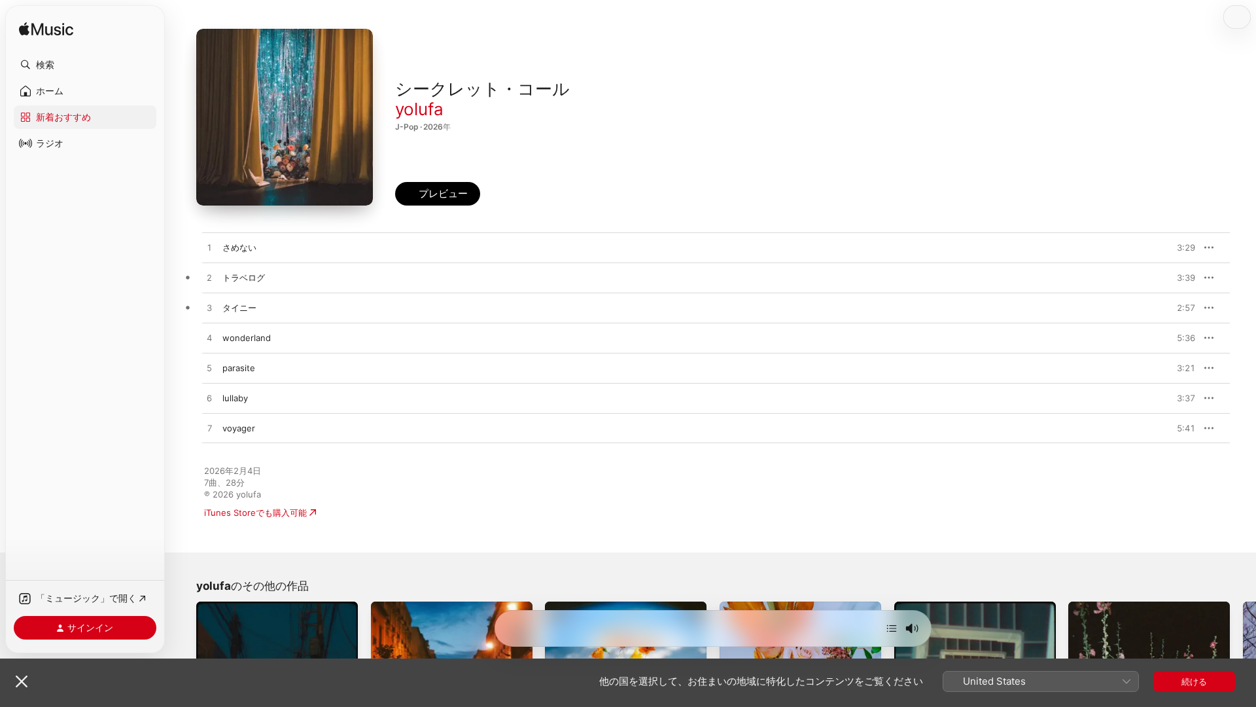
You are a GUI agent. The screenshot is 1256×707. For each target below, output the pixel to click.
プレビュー (1178, 247)
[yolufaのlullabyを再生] (209, 399)
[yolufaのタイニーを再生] (209, 308)
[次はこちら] (891, 628)
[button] (85, 65)
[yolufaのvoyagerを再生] (209, 429)
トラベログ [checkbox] (243, 277)
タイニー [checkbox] (239, 307)
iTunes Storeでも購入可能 (255, 512)
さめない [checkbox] (239, 247)
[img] (46, 29)
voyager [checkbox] (238, 428)
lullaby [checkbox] (235, 398)
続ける (1194, 681)
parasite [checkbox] (238, 368)
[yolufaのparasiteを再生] (209, 368)
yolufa (419, 109)
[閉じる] (21, 681)
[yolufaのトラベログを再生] (209, 278)
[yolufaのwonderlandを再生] (209, 338)
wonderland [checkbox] (246, 338)
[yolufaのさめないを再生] (209, 248)
